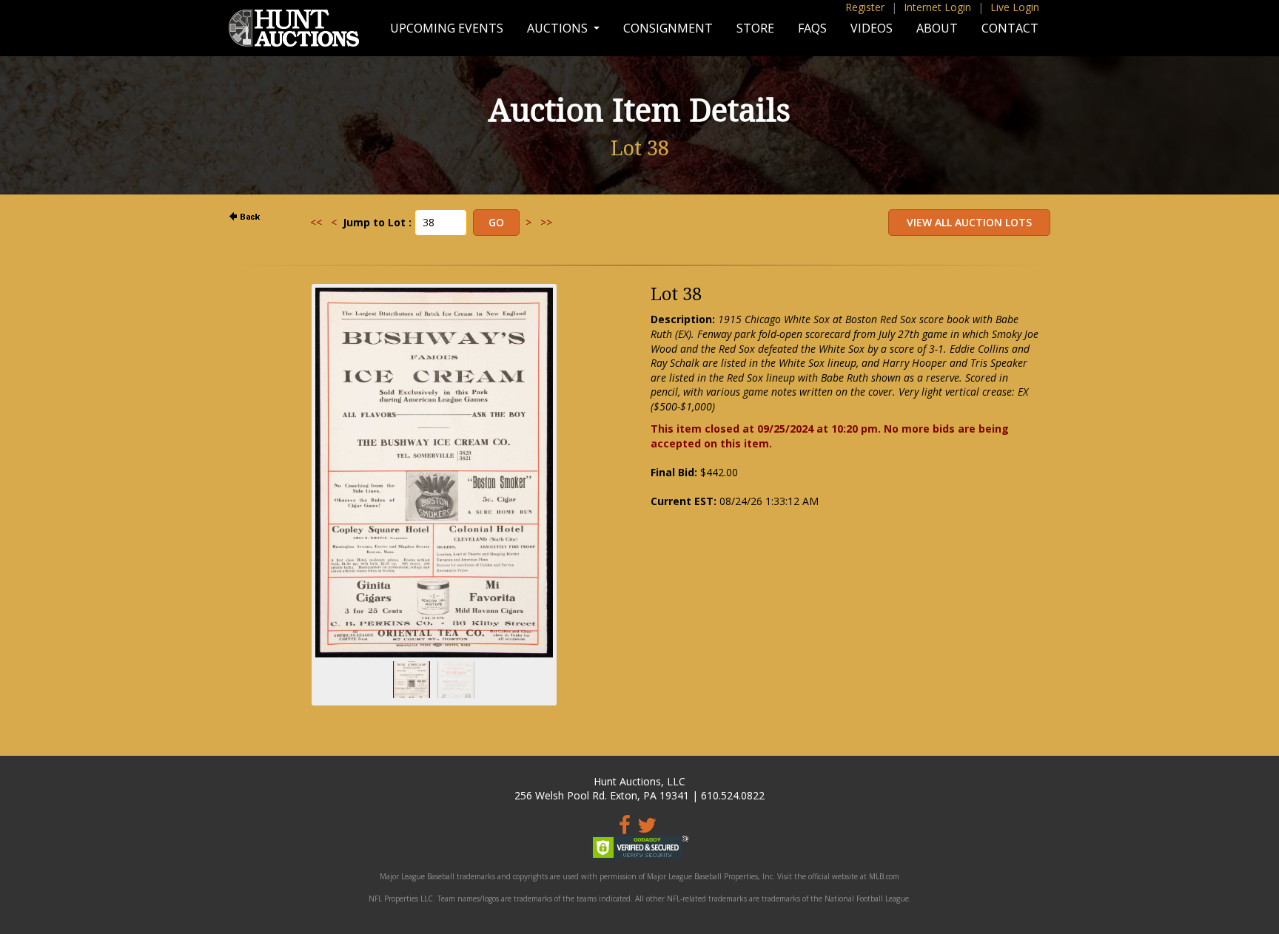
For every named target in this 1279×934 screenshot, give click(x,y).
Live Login (1014, 7)
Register (864, 7)
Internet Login (937, 7)
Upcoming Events (446, 28)
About (937, 28)
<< (316, 222)
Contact (1009, 28)
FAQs (812, 28)
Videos (871, 28)
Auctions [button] (559, 28)
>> (546, 222)
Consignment (668, 28)
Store (755, 28)
